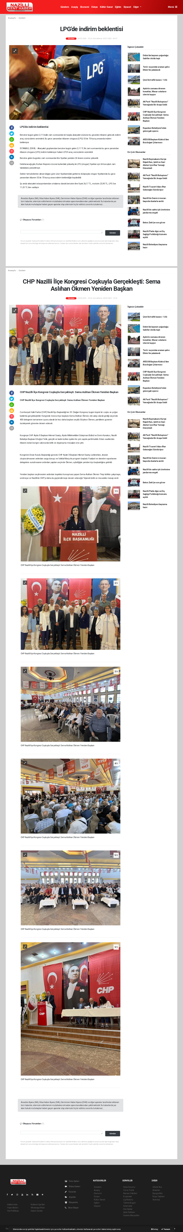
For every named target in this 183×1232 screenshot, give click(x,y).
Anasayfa (12, 18)
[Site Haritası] (38, 1194)
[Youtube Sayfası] (23, 1194)
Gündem (64, 7)
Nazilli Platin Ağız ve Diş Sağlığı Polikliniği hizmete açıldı (155, 234)
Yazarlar (72, 1192)
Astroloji (156, 1199)
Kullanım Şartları (38, 1204)
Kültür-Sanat (106, 7)
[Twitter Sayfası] (13, 1194)
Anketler (156, 1190)
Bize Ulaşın (73, 1208)
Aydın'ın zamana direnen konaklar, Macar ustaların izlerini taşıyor (154, 91)
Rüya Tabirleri (158, 1196)
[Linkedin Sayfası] (28, 1194)
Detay (155, 1229)
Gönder (113, 233)
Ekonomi (84, 7)
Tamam (166, 1229)
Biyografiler (158, 1193)
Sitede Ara (157, 1187)
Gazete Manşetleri (131, 1215)
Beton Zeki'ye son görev (154, 222)
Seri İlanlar (128, 1209)
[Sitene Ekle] (44, 1194)
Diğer (136, 7)
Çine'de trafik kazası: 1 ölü (155, 80)
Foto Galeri (73, 1181)
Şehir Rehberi (129, 1212)
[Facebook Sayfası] (8, 1194)
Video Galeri (74, 1186)
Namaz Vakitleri (130, 1193)
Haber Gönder (37, 1211)
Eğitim (118, 7)
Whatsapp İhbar (38, 1208)
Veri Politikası (13, 1211)
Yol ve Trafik (128, 1190)
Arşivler (72, 1197)
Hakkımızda (12, 1204)
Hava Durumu (129, 1187)
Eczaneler (127, 1196)
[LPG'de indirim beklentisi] (65, 82)
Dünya (94, 7)
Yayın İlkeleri (12, 1208)
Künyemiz (73, 1202)
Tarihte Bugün (129, 1203)
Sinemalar (127, 1206)
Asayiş (74, 7)
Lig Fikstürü (128, 1199)
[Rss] (33, 1194)
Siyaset (127, 7)
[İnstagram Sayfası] (18, 1194)
